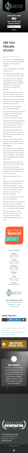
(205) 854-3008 (14, 16)
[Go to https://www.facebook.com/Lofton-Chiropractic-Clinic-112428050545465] (13, 18)
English (12, 26)
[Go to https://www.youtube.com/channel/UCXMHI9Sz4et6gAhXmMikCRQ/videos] (15, 18)
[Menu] (14, 450)
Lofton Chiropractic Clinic (12, 56)
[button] (14, 344)
